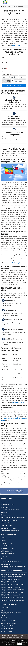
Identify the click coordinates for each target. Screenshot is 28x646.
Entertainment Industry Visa (10, 531)
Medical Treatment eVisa (9, 520)
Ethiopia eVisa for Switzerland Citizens (13, 590)
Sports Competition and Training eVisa (13, 517)
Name (4, 57)
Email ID (5, 63)
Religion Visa (5, 540)
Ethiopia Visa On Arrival (8, 626)
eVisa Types (5, 507)
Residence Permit (6, 543)
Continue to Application (14, 85)
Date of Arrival (7, 74)
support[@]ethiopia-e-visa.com (11, 613)
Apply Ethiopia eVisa (7, 504)
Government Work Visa (8, 528)
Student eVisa (5, 515)
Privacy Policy (5, 618)
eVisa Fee (4, 556)
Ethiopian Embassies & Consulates (12, 597)
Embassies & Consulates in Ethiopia (12, 600)
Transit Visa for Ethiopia (8, 623)
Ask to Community (7, 628)
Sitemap (3, 610)
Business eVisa (6, 564)
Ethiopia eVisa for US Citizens (10, 587)
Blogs (3, 615)
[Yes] (17, 490)
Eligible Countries (6, 551)
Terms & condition (7, 631)
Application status (18, 402)
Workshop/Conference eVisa (10, 510)
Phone (4, 69)
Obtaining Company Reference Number (13, 574)
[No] (21, 490)
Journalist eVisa (6, 523)
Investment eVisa (6, 525)
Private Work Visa (6, 546)
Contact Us (4, 607)
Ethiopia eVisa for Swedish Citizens (12, 577)
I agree (19, 644)
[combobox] (3, 71)
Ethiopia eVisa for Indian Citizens (11, 579)
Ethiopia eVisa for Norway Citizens (12, 592)
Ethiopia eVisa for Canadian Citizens (12, 584)
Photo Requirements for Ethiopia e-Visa (13, 567)
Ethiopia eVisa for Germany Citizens (12, 595)
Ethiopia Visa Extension (8, 620)
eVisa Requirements (7, 554)
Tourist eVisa (5, 512)
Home (3, 502)
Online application (18, 263)
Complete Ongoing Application (11, 561)
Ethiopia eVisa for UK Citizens (10, 582)
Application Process (7, 548)
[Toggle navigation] (26, 2)
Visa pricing (16, 45)
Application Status (7, 559)
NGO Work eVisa (6, 538)
